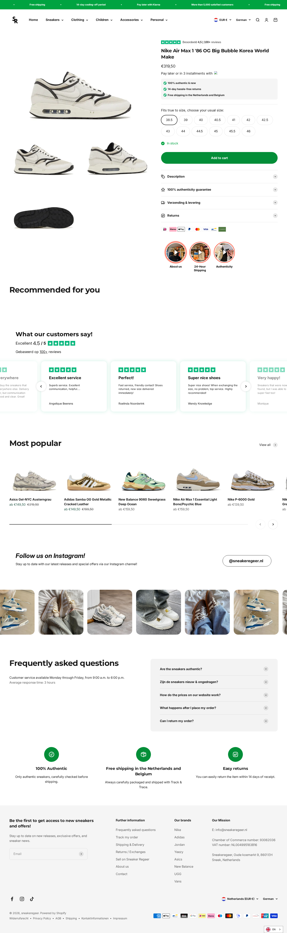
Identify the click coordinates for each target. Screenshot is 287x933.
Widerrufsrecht (19, 918)
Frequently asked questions (136, 830)
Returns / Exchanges (130, 852)
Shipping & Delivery (130, 845)
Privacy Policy (42, 918)
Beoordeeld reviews (202, 42)
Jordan (179, 845)
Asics (178, 859)
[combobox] (273, 929)
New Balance (183, 866)
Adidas (179, 837)
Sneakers (53, 20)
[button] (41, 386)
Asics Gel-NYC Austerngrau (30, 499)
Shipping (71, 918)
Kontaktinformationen (95, 918)
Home (33, 20)
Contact (121, 874)
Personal (157, 20)
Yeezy (178, 852)
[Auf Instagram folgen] (22, 899)
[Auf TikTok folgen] (32, 899)
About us (122, 866)
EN (273, 929)
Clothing (77, 20)
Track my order (127, 837)
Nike (177, 830)
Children (102, 20)
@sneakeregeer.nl (246, 561)
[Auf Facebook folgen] (12, 899)
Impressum (120, 918)
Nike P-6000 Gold (241, 499)
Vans (177, 881)
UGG (177, 874)
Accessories (129, 20)
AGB (58, 918)
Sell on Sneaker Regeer (132, 859)
